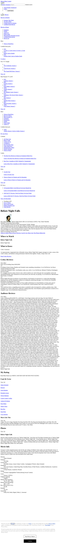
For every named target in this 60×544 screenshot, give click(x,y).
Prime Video (7, 34)
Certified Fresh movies (9, 37)
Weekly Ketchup (8, 149)
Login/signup (10, 10)
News (6, 133)
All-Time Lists (7, 139)
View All (3, 74)
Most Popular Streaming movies (12, 35)
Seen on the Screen (8, 204)
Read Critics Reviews (6, 256)
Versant (12, 523)
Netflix (5, 31)
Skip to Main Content (6, 1)
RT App (3, 133)
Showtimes (8, 198)
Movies (7, 14)
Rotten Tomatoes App (9, 205)
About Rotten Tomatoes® (10, 7)
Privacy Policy (52, 523)
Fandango (6, 30)
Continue (30, 541)
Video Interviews (8, 146)
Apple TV (6, 32)
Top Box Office (8, 21)
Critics (5, 9)
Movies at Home (5, 27)
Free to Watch (7, 202)
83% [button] (18, 224)
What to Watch (9, 43)
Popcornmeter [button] (22, 224)
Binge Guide (7, 140)
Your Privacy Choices (30, 536)
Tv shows (3, 59)
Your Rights (47, 525)
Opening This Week (9, 20)
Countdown (7, 143)
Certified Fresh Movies (9, 24)
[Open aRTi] (3, 3)
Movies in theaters (5, 17)
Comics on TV (7, 142)
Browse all (6, 38)
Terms (30, 523)
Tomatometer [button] (6, 224)
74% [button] (2, 224)
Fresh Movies (7, 207)
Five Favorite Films (8, 144)
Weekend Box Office (9, 147)
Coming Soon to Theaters (10, 23)
